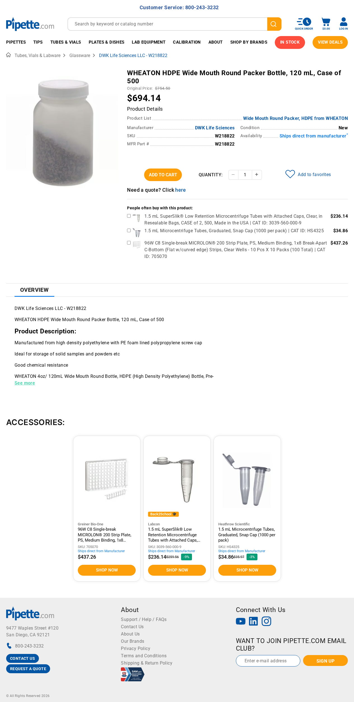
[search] (274, 24)
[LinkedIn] (253, 621)
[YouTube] (240, 621)
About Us (130, 634)
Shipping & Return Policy (146, 663)
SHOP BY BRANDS (249, 42)
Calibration (187, 42)
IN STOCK (290, 42)
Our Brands (132, 641)
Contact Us (132, 626)
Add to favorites (314, 174)
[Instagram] (266, 621)
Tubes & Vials (65, 42)
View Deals (330, 42)
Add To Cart (163, 174)
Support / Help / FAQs (144, 619)
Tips (38, 42)
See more (25, 383)
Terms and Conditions (144, 655)
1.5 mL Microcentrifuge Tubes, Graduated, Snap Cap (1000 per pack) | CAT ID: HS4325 (234, 230)
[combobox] (174, 24)
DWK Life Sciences (215, 128)
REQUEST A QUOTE (28, 669)
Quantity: (211, 174)
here (180, 190)
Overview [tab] (34, 289)
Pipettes (16, 42)
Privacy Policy (135, 648)
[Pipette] (30, 24)
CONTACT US (22, 658)
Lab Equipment (148, 42)
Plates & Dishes (107, 42)
